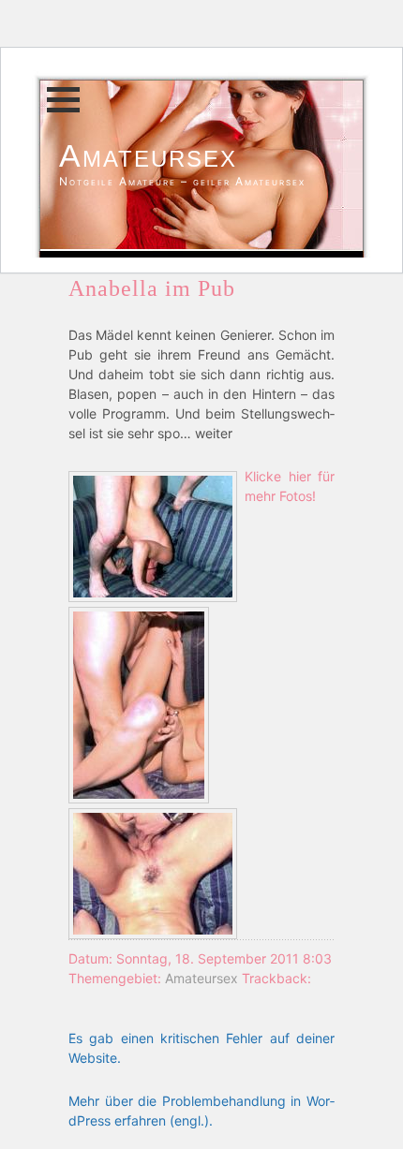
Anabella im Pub (151, 288)
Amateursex (148, 155)
